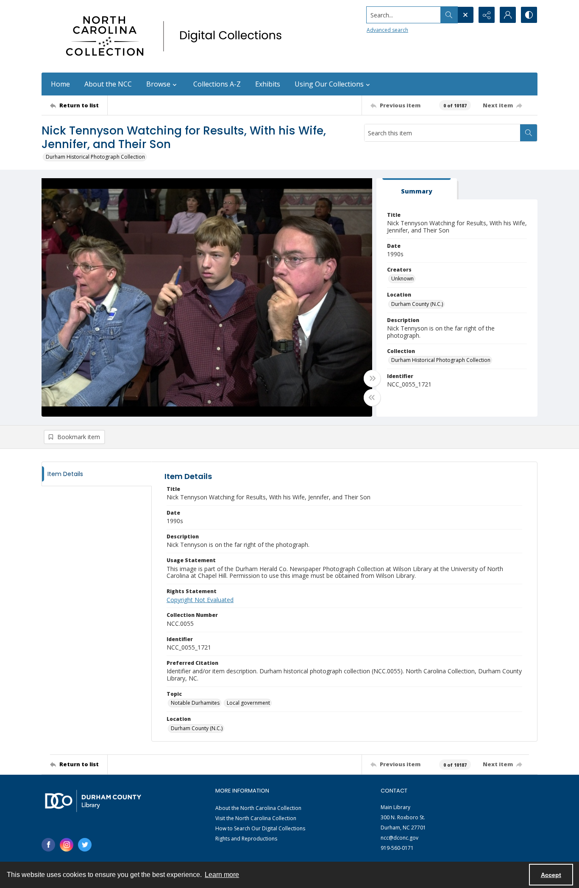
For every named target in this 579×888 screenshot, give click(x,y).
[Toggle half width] (372, 397)
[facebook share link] (48, 845)
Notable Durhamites (195, 702)
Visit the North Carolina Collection (255, 818)
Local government (248, 702)
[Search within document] (528, 132)
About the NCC (108, 84)
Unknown (402, 278)
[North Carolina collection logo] (176, 36)
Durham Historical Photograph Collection (95, 156)
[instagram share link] (66, 845)
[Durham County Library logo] (93, 800)
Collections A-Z (217, 84)
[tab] (416, 189)
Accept (551, 874)
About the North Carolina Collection (258, 808)
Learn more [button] (222, 874)
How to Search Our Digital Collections (260, 828)
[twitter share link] (85, 845)
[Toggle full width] (372, 378)
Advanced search (387, 30)
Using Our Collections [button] (329, 84)
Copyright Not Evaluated (200, 600)
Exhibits (267, 84)
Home (60, 84)
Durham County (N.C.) (417, 304)
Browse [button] (158, 84)
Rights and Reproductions (246, 838)
